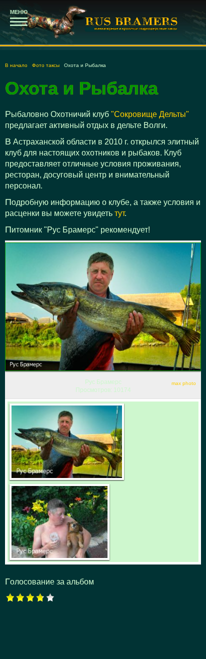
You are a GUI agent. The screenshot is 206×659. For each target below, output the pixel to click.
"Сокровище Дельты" (149, 114)
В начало (16, 65)
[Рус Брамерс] (67, 442)
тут (119, 213)
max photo (184, 383)
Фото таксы (46, 65)
